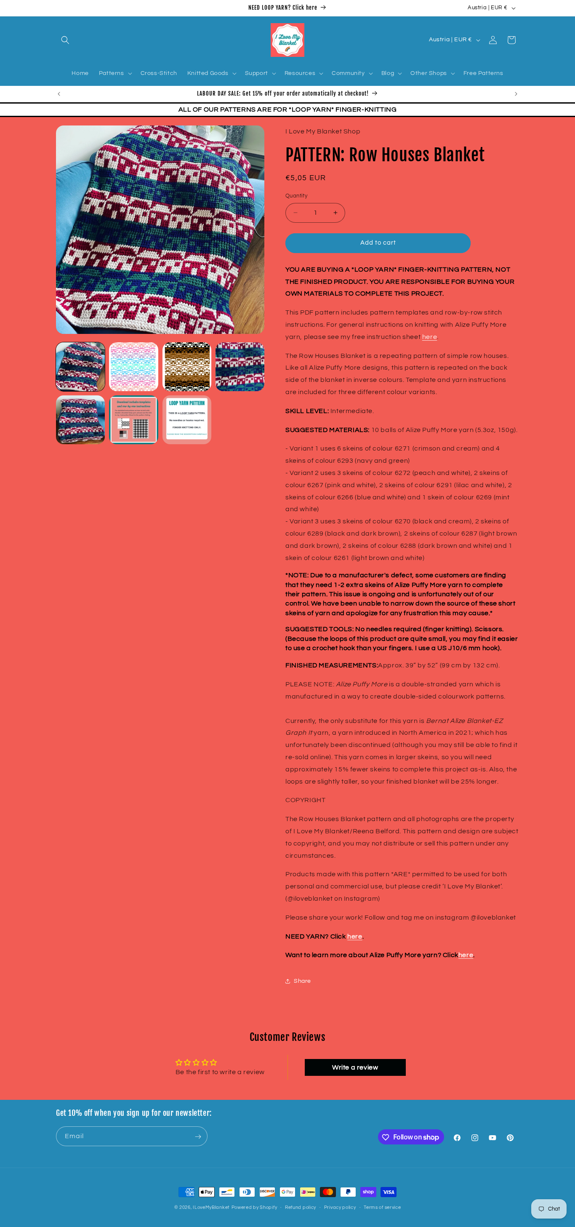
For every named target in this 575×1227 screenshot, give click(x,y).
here (429, 336)
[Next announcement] (516, 94)
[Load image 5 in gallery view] (80, 419)
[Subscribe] (198, 1137)
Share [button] (302, 981)
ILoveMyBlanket (211, 1207)
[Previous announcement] (59, 94)
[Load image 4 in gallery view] (240, 366)
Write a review (355, 1067)
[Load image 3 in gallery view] (186, 366)
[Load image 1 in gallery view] (80, 366)
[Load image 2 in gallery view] (133, 366)
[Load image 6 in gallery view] (133, 419)
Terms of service (382, 1207)
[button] (65, 40)
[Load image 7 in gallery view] (186, 419)
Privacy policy (340, 1207)
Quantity (296, 196)
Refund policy (300, 1207)
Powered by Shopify (254, 1207)
